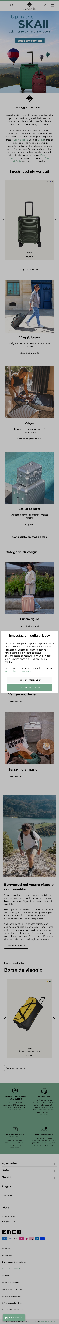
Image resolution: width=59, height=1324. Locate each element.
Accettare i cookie (30, 687)
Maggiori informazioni (30, 680)
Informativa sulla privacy (18, 671)
